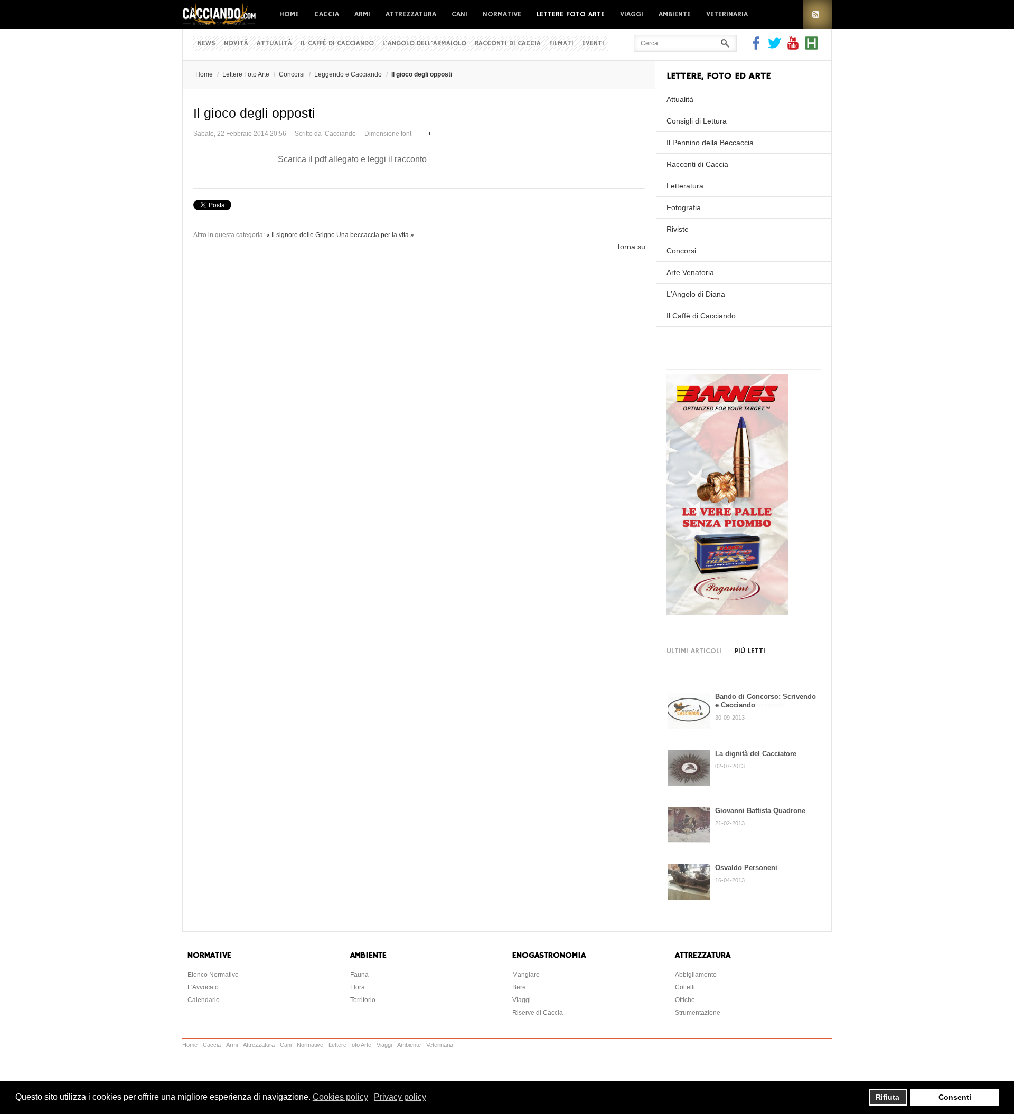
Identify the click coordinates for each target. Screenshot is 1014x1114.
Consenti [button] (954, 1097)
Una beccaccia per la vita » (375, 235)
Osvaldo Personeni (746, 868)
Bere (519, 987)
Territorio (362, 1000)
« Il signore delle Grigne (300, 235)
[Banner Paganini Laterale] (727, 612)
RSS (817, 14)
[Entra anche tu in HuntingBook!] (811, 47)
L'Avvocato (203, 987)
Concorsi (292, 74)
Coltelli (685, 987)
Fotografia (683, 207)
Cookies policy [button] (340, 1096)
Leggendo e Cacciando (348, 74)
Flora (357, 987)
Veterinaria (727, 14)
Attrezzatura (411, 14)
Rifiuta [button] (887, 1097)
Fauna (359, 974)
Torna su (630, 246)
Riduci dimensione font (420, 131)
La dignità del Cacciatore (755, 754)
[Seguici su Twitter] (774, 47)
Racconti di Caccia (508, 43)
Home (289, 14)
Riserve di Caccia (537, 1012)
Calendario (203, 1000)
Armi (362, 14)
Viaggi (631, 14)
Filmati (561, 43)
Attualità (274, 43)
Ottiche (685, 1000)
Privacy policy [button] (400, 1096)
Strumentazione (697, 1012)
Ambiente (675, 14)
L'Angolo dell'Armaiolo (424, 43)
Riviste (677, 229)
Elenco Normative (213, 974)
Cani (459, 14)
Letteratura (684, 186)
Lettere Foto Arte (571, 14)
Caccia (326, 14)
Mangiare (526, 974)
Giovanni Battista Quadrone (760, 811)
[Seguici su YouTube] (793, 47)
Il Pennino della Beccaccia (710, 142)
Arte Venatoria (690, 272)
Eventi (593, 43)
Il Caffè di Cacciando (337, 43)
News (206, 43)
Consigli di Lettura (696, 121)
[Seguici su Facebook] (757, 47)
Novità (236, 43)
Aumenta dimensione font (430, 131)
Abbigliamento (696, 974)
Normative (502, 14)
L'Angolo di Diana (695, 294)
